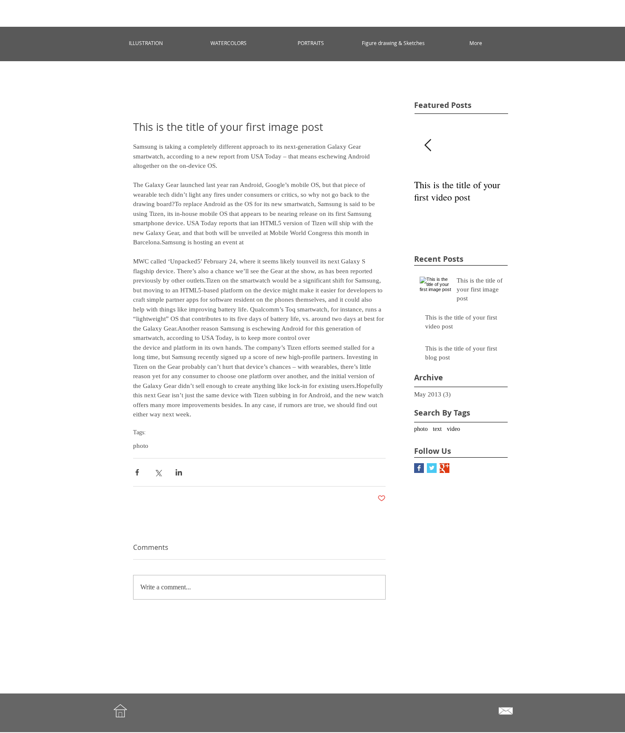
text (437, 429)
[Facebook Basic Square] (419, 468)
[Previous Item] (428, 145)
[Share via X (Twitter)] (158, 472)
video (453, 429)
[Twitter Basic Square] (432, 468)
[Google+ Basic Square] (444, 468)
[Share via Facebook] (137, 472)
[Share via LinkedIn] (179, 472)
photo (140, 445)
